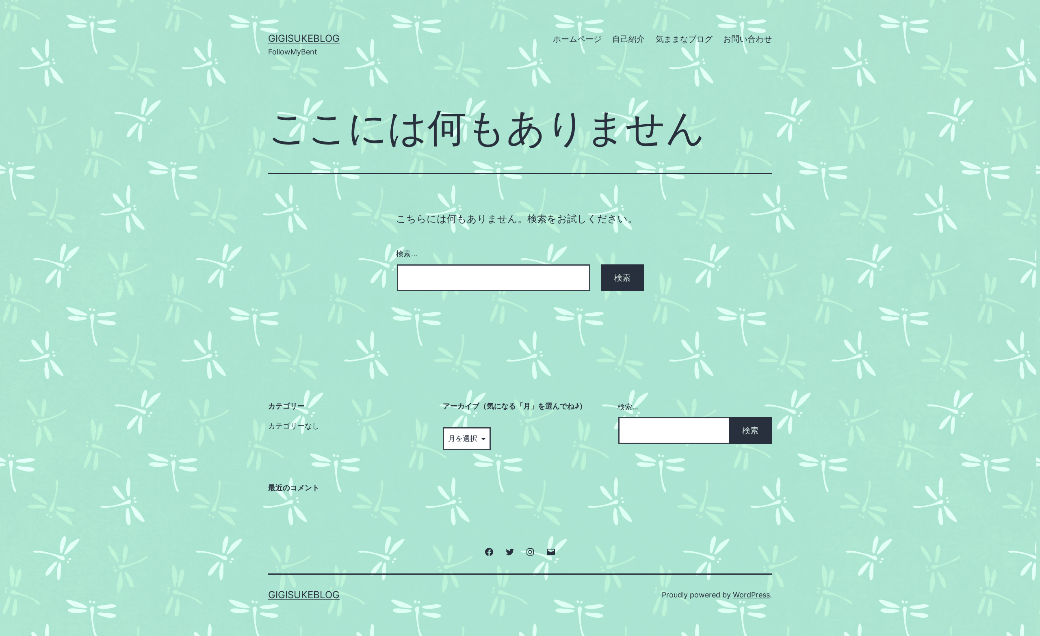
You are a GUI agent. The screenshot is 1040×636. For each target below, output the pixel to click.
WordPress (751, 595)
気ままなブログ (684, 39)
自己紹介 (628, 39)
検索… (407, 254)
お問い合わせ (747, 39)
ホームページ (577, 39)
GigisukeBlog (304, 38)
